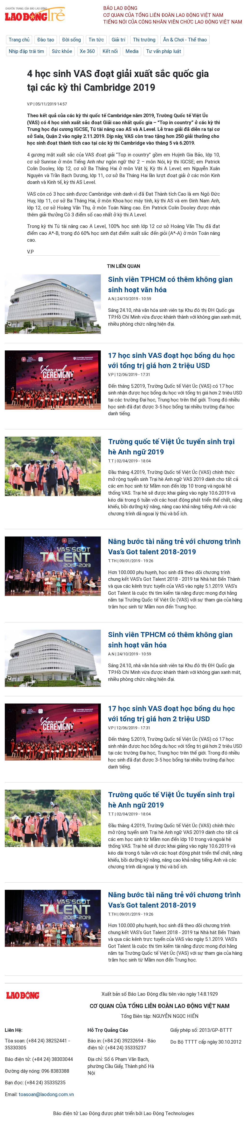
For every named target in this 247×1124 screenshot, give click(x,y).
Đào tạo (45, 40)
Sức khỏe (62, 51)
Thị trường (144, 40)
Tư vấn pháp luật (163, 51)
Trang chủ (19, 40)
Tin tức (96, 40)
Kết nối (110, 51)
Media (131, 51)
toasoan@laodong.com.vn (46, 1094)
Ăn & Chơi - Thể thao (185, 40)
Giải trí (118, 40)
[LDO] (53, 305)
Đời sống (71, 40)
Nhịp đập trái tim (26, 51)
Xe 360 (87, 51)
